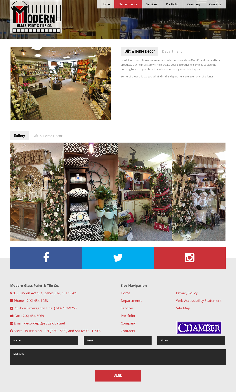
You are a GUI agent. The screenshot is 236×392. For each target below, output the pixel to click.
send (118, 375)
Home (106, 4)
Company (193, 4)
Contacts (215, 4)
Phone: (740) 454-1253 (30, 300)
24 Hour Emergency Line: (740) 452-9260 (45, 308)
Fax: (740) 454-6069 (28, 315)
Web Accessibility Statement (199, 300)
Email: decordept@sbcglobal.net (39, 323)
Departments (128, 4)
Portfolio (172, 4)
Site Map (183, 308)
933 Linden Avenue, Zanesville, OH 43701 (44, 293)
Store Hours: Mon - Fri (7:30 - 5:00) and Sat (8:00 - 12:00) (56, 331)
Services (151, 4)
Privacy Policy (186, 293)
